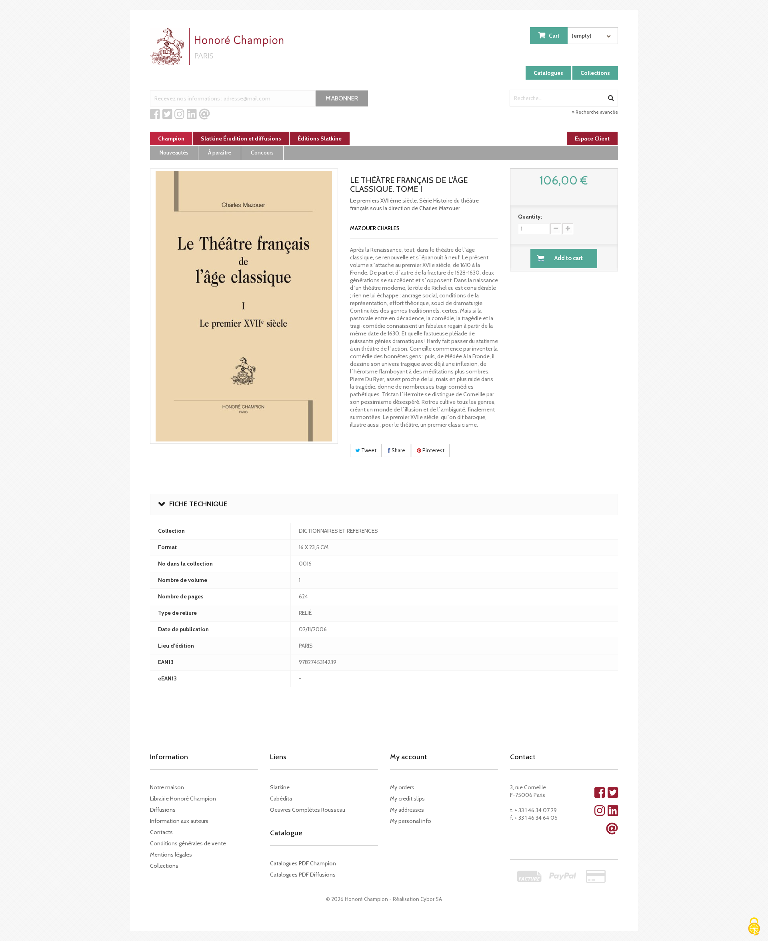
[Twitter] (167, 114)
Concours (262, 152)
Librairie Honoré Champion (183, 798)
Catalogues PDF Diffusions (303, 874)
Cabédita (281, 798)
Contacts (161, 832)
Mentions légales (171, 854)
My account (408, 756)
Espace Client (592, 138)
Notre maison (167, 787)
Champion (171, 138)
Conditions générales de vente (188, 843)
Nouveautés (174, 152)
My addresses (407, 809)
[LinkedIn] (192, 114)
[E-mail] (204, 114)
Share (397, 450)
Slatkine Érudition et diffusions (241, 138)
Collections (595, 72)
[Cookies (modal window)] (754, 927)
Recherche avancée (596, 112)
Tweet (368, 450)
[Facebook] (155, 114)
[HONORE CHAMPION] (219, 46)
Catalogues (548, 72)
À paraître (219, 152)
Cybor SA (431, 899)
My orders (402, 787)
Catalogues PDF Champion (303, 863)
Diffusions (163, 809)
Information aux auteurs (179, 821)
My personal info (410, 821)
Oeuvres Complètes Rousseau (307, 809)
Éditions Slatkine (320, 138)
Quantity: (530, 216)
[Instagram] (179, 114)
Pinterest (432, 450)
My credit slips (407, 798)
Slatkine (280, 787)
